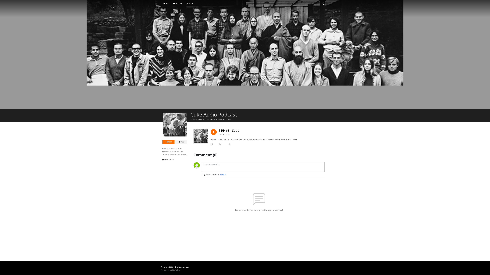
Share (169, 142)
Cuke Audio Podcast (213, 114)
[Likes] (212, 144)
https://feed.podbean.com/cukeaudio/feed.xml (212, 119)
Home (166, 3)
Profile (189, 3)
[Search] (323, 3)
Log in (223, 174)
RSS (182, 142)
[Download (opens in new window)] (220, 144)
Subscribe (177, 3)
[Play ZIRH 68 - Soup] (214, 132)
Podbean (178, 270)
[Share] (229, 144)
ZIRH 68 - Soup (229, 130)
